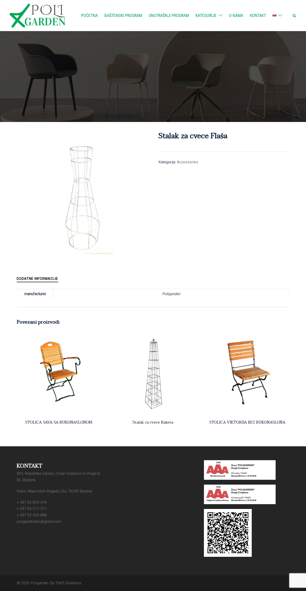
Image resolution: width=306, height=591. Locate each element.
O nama (236, 15)
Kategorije (206, 15)
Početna (89, 15)
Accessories (187, 162)
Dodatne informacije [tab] (37, 279)
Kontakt (258, 15)
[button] (294, 15)
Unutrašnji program (169, 15)
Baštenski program (123, 15)
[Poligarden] (38, 15)
